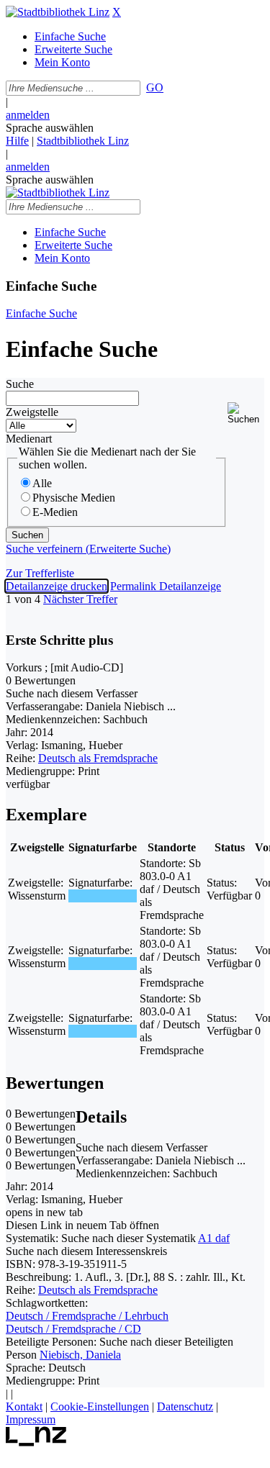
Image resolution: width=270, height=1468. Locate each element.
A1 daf (214, 1238)
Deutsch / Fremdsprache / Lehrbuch (87, 1316)
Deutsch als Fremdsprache (98, 758)
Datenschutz (185, 1406)
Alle (42, 483)
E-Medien (55, 512)
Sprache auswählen (50, 128)
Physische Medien (73, 497)
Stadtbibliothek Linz (83, 141)
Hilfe (17, 141)
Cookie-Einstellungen (99, 1406)
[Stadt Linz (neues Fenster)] (36, 1442)
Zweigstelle (32, 412)
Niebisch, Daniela (80, 1355)
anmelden (28, 115)
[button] (246, 413)
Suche (20, 384)
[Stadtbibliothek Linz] (57, 12)
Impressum (30, 1419)
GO (154, 87)
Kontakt (24, 1406)
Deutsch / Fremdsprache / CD (73, 1329)
